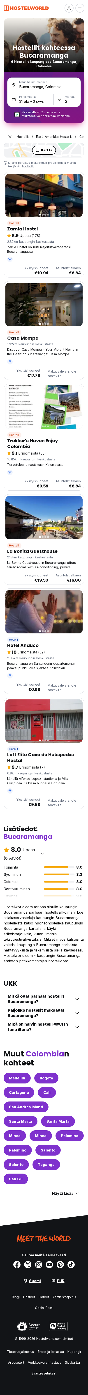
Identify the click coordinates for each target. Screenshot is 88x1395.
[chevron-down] (42, 853)
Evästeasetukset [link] (44, 1373)
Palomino (69, 1135)
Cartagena (19, 1092)
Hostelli (14, 223)
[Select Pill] (69, 8)
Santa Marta (20, 1121)
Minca (15, 1135)
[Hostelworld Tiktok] (71, 1264)
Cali (47, 1092)
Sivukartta (72, 1362)
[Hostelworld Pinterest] (60, 1264)
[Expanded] (10, 136)
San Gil (16, 1179)
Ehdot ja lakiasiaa (51, 1352)
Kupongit (74, 1352)
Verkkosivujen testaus (44, 1362)
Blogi (16, 1297)
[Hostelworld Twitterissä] (27, 1264)
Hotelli (13, 639)
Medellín (17, 1078)
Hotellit (44, 1297)
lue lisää (28, 166)
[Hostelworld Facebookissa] (17, 1264)
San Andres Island (26, 1107)
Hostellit (29, 1297)
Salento (48, 1150)
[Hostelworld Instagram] (38, 1264)
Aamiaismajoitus (64, 1297)
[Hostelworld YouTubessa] (49, 1264)
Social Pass (44, 1308)
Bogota (46, 1078)
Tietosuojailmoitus (20, 1352)
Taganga (46, 1164)
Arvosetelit (16, 1362)
